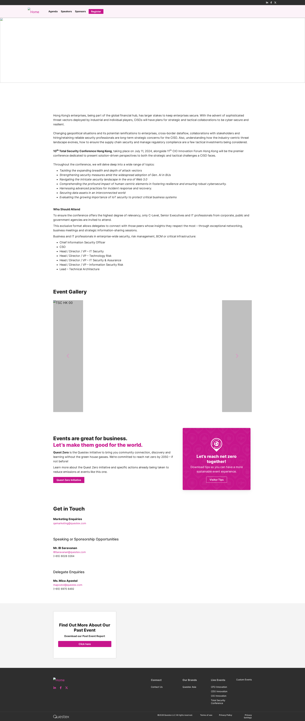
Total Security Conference (218, 701)
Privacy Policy (225, 715)
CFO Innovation (219, 687)
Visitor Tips (217, 479)
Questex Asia (189, 687)
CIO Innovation (218, 695)
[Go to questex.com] (61, 716)
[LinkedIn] (267, 2)
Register (96, 11)
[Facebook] (271, 2)
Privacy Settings (248, 716)
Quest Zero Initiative (69, 480)
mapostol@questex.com (67, 584)
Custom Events (244, 679)
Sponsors (80, 11)
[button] (68, 356)
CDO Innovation (219, 691)
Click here (85, 644)
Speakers (66, 11)
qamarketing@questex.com (69, 523)
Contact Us (157, 687)
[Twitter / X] (275, 2)
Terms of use (206, 715)
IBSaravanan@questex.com (69, 552)
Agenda (53, 11)
